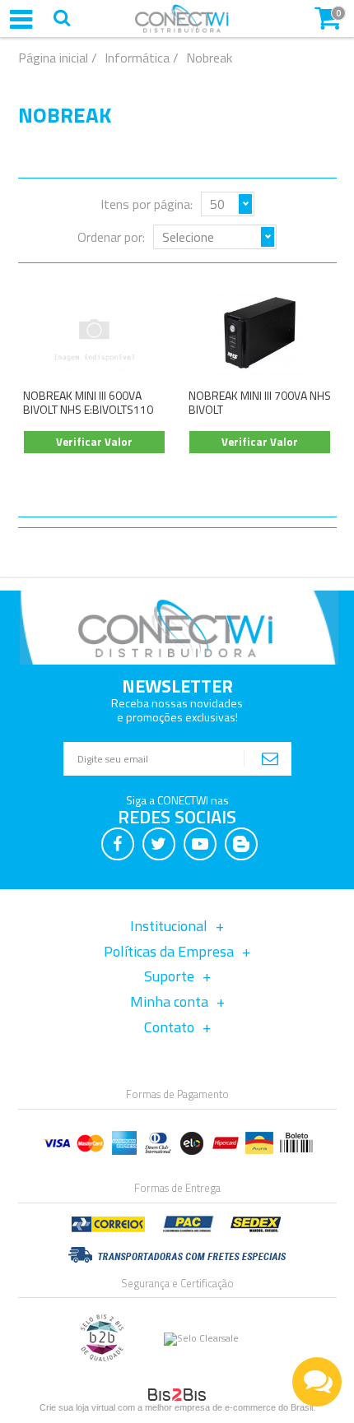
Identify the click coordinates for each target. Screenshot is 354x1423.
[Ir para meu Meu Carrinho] (327, 16)
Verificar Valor (94, 441)
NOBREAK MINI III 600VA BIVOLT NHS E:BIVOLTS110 (88, 402)
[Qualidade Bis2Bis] (102, 1357)
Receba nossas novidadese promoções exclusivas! (177, 709)
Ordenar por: (111, 237)
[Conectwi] (182, 29)
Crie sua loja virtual (77, 1407)
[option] (320, 1382)
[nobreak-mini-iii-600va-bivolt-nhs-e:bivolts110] (94, 333)
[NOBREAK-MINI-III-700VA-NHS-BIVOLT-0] (260, 333)
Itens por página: (146, 204)
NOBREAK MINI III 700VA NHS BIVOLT (260, 402)
